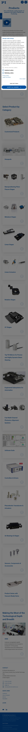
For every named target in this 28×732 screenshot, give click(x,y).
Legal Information (7, 77)
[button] (14, 87)
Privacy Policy (6, 75)
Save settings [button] (14, 83)
